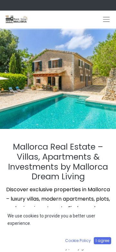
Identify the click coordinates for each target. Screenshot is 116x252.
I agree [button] (102, 240)
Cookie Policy (78, 240)
